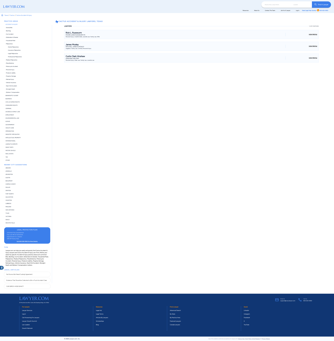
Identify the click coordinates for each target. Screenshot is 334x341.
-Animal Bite (9, 27)
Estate (8, 121)
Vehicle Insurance (20, 263)
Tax (7, 157)
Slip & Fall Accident (33, 263)
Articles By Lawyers (102, 317)
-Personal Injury (10, 69)
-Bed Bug (8, 31)
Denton (8, 190)
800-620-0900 (307, 301)
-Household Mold (10, 40)
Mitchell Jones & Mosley (75, 46)
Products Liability (27, 261)
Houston (9, 200)
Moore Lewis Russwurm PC (75, 35)
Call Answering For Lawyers (30, 317)
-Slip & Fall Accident (11, 86)
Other (8, 160)
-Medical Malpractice (11, 60)
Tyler (7, 213)
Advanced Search (175, 310)
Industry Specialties (12, 134)
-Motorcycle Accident (12, 66)
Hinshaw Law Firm (72, 58)
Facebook (247, 317)
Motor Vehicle (11, 150)
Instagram (247, 314)
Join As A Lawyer (285, 10)
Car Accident (19, 257)
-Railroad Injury (10, 79)
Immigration (10, 131)
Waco (7, 219)
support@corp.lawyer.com (287, 301)
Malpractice (9, 259)
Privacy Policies (266, 338)
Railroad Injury (10, 263)
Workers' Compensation (19, 265)
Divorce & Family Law (13, 111)
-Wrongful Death (10, 89)
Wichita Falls (10, 223)
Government (10, 124)
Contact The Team (270, 10)
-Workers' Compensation (12, 92)
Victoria (8, 216)
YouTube (246, 325)
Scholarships (100, 321)
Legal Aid (99, 310)
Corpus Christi (11, 184)
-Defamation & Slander (12, 37)
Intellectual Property (13, 137)
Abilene (8, 168)
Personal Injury (16, 261)
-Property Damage (11, 76)
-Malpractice (9, 44)
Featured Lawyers (175, 321)
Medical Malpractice (20, 259)
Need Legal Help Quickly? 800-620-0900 (315, 10)
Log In (297, 10)
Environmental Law (12, 118)
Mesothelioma (31, 259)
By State (172, 314)
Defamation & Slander (30, 257)
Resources (246, 10)
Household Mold (43, 257)
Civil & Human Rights (13, 102)
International (10, 141)
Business (9, 99)
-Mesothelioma (10, 63)
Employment (10, 115)
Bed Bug (11, 257)
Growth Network (27, 328)
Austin (8, 177)
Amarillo (9, 171)
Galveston (9, 197)
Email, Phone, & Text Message (252, 338)
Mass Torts (9, 147)
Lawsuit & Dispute (11, 144)
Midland (8, 206)
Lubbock (8, 203)
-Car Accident (9, 34)
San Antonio (10, 210)
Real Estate (9, 153)
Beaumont (9, 181)
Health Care (10, 128)
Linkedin (246, 310)
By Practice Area (175, 317)
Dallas (8, 187)
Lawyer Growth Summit (29, 321)
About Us (256, 10)
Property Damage (38, 261)
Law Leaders (26, 325)
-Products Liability (10, 73)
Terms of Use (241, 338)
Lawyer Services (27, 310)
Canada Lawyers (175, 325)
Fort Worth (10, 194)
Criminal (8, 108)
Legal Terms (99, 314)
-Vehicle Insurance (11, 82)
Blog (97, 325)
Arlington (9, 174)
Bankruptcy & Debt (12, 95)
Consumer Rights (11, 105)
